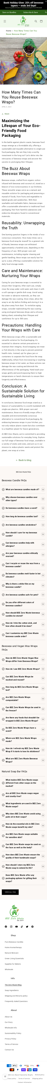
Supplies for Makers (13, 964)
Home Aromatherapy (13, 947)
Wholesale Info (11, 1028)
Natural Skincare (11, 953)
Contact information (24, 1082)
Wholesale (9, 969)
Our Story (9, 1022)
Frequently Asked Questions (16, 1001)
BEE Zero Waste (13, 1075)
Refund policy (39, 1075)
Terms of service (24, 1078)
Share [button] (7, 114)
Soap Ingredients (12, 990)
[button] (4, 21)
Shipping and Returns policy (16, 996)
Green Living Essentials (14, 958)
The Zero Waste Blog (13, 985)
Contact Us (9, 1050)
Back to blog (25, 460)
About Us (8, 1017)
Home (8, 31)
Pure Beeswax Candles (14, 942)
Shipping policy (37, 1078)
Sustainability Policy (13, 1033)
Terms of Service (11, 1044)
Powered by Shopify (26, 1075)
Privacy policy (11, 1078)
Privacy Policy (10, 1039)
